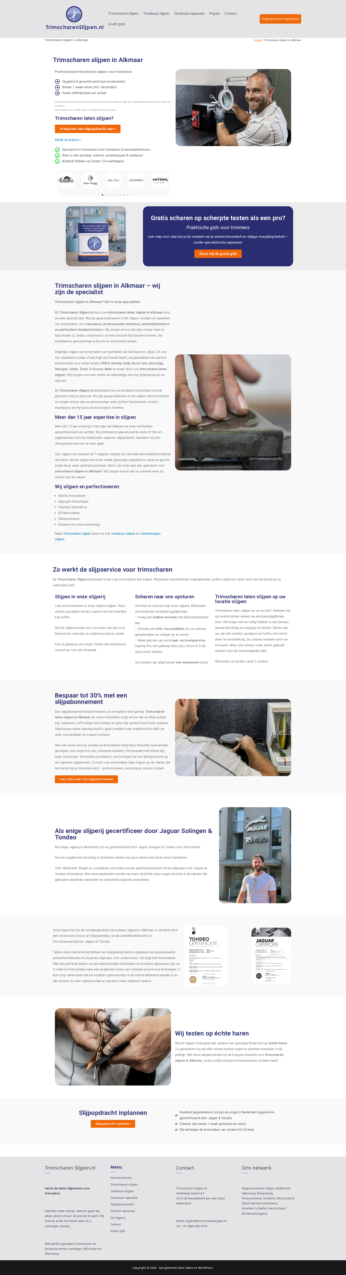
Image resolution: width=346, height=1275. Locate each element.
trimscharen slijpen (77, 533)
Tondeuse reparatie (189, 13)
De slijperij (118, 1218)
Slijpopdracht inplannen (280, 19)
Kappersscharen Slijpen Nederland (266, 1188)
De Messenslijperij (254, 1213)
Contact (231, 13)
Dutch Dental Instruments (260, 1203)
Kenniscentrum (121, 1178)
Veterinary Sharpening (257, 1193)
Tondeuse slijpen (156, 13)
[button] (59, 180)
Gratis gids (116, 24)
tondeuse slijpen (123, 533)
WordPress (205, 1268)
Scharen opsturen (123, 1211)
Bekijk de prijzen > (68, 140)
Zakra (189, 1268)
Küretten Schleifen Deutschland (264, 1208)
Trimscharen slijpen (123, 13)
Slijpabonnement (122, 1204)
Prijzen (214, 13)
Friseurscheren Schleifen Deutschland (268, 1198)
